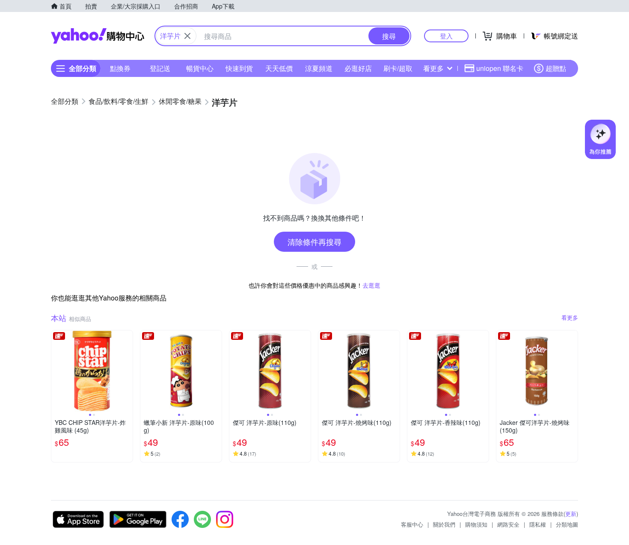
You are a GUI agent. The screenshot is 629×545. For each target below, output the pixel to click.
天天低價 (279, 68)
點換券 (120, 68)
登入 (446, 35)
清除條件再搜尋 (314, 241)
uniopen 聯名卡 (499, 68)
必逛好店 (358, 68)
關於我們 (444, 524)
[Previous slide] (56, 371)
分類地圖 (567, 524)
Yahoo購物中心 (97, 36)
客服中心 (412, 524)
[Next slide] (127, 371)
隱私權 (537, 524)
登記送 (160, 68)
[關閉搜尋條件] (187, 36)
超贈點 (556, 68)
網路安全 (508, 524)
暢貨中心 (200, 68)
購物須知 (476, 524)
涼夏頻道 (318, 68)
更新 (570, 514)
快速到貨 (239, 68)
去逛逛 (371, 285)
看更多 (433, 68)
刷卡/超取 (397, 68)
